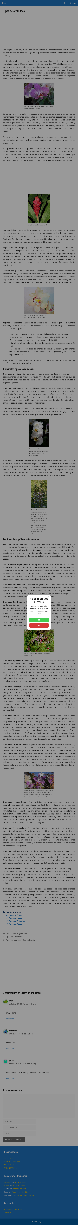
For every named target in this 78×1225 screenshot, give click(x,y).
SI (39, 620)
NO (39, 625)
